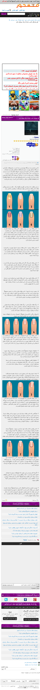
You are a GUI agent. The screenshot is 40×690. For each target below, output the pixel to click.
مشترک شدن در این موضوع (31, 664)
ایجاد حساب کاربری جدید (31, 619)
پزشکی (12, 20)
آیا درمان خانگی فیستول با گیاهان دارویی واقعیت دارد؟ (23, 527)
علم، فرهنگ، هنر (20, 20)
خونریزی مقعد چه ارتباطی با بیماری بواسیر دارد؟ (24, 533)
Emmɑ (37, 164)
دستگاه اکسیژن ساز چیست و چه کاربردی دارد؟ (24, 536)
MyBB (25, 687)
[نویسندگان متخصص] (13, 160)
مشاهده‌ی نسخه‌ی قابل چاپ (30, 662)
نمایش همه (21, 595)
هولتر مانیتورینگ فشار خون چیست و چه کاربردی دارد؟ (22, 514)
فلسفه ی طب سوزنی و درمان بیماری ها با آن (25, 530)
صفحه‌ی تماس (35, 683)
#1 (38, 162)
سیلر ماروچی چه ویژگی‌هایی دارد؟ (28, 511)
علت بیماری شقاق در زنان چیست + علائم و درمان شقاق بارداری (19, 520)
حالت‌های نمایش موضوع (7, 117)
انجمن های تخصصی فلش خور (32, 20)
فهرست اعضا (5, 10)
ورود (36, 15)
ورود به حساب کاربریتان (10, 618)
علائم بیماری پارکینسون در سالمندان (27, 517)
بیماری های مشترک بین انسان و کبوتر (27, 508)
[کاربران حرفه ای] (18, 160)
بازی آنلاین (22, 10)
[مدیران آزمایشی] (15, 160)
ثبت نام (30, 15)
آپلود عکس (15, 10)
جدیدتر (34, 588)
